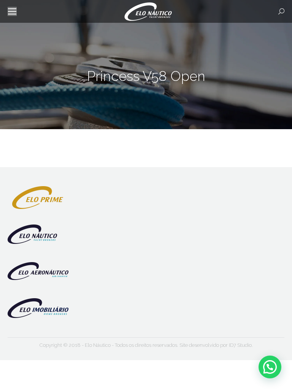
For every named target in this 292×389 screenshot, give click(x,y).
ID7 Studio (240, 345)
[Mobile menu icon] (12, 11)
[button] (270, 367)
